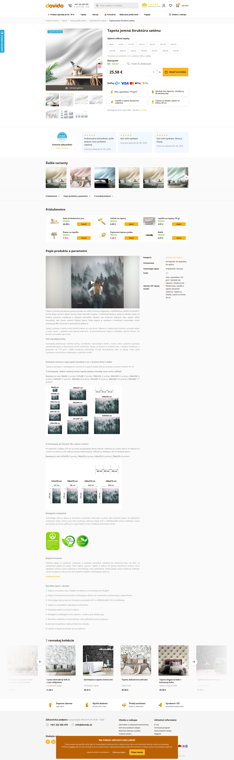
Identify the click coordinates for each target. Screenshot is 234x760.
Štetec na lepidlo (70, 232)
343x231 (133, 51)
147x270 (131, 44)
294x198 (112, 51)
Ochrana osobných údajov (129, 728)
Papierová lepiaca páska (121, 232)
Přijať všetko (137, 752)
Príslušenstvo (51, 196)
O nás (156, 724)
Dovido (144, 110)
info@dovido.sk (83, 724)
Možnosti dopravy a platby (129, 731)
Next (98, 59)
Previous (40, 661)
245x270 (173, 44)
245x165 (163, 44)
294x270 (123, 51)
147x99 (120, 44)
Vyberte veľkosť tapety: (118, 38)
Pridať (83, 224)
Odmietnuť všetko (119, 752)
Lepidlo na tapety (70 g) (169, 218)
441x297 (155, 51)
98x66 (111, 44)
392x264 (144, 51)
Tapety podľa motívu (78, 20)
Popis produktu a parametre (76, 196)
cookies (72, 747)
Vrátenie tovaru (125, 734)
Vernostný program (162, 728)
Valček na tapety (118, 218)
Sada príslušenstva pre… (74, 218)
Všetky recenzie (61, 148)
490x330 (165, 51)
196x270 (152, 44)
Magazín (157, 734)
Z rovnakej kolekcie (102, 196)
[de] (179, 746)
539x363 (176, 51)
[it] (183, 746)
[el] (186, 746)
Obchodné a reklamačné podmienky (134, 724)
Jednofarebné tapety (98, 20)
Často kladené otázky (162, 731)
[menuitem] (62, 14)
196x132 (142, 44)
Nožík (160, 232)
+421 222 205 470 (58, 724)
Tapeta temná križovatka (208, 679)
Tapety (64, 20)
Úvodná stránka (52, 20)
